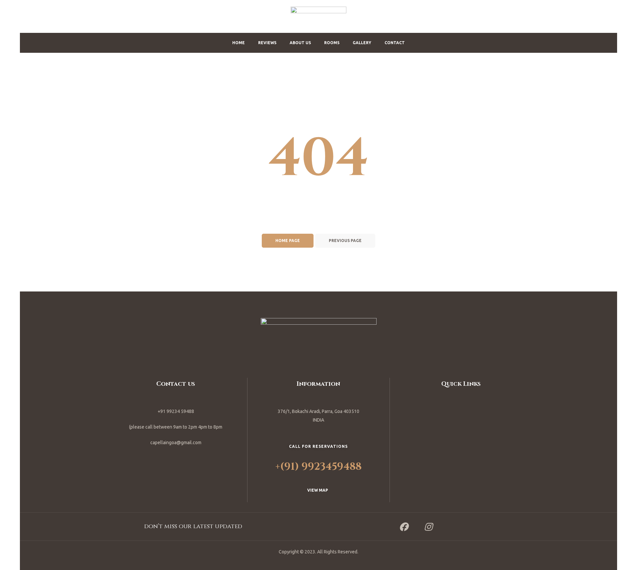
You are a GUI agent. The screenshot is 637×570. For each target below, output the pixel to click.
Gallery (362, 43)
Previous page (345, 240)
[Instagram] (428, 526)
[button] (318, 490)
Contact (395, 43)
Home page (287, 240)
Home (238, 43)
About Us (300, 43)
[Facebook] (404, 526)
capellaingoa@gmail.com (175, 442)
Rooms (331, 43)
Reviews (267, 43)
